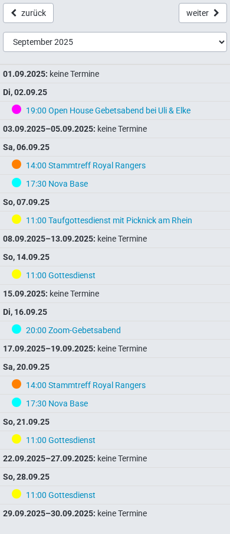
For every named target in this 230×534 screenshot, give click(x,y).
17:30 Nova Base (57, 183)
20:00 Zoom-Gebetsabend (73, 330)
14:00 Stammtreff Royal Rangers (86, 165)
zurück (33, 13)
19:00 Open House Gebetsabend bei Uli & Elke (108, 110)
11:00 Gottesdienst (61, 275)
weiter (197, 13)
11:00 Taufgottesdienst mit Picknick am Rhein (109, 220)
